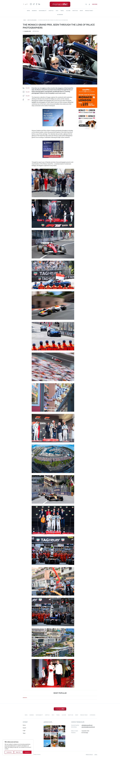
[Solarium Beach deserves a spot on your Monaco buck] (47, 743)
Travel (62, 10)
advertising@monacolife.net (88, 727)
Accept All (27, 752)
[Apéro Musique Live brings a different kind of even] (61, 736)
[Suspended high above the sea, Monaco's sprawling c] (61, 743)
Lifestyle (51, 10)
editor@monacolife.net (87, 725)
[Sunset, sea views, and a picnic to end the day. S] (54, 736)
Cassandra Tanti (27, 31)
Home (24, 725)
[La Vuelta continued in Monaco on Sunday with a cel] (47, 728)
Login (24, 730)
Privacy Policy (89, 754)
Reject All (18, 752)
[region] (18, 747)
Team (24, 733)
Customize (9, 752)
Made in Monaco (37, 754)
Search (24, 727)
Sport (81, 10)
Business (34, 10)
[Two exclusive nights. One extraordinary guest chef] (61, 728)
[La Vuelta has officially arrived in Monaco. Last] (47, 736)
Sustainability (42, 10)
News (28, 10)
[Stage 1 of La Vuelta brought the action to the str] (54, 728)
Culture (68, 10)
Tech (57, 10)
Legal (96, 754)
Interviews (60, 14)
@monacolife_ (48, 722)
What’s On (75, 10)
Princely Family (89, 10)
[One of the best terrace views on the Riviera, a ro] (54, 743)
